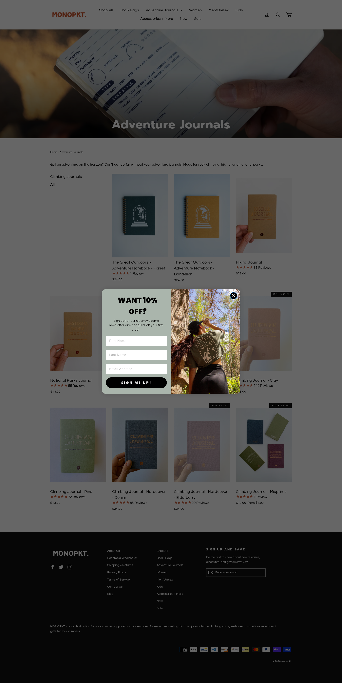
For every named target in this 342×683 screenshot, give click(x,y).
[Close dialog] (233, 295)
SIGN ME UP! (136, 382)
